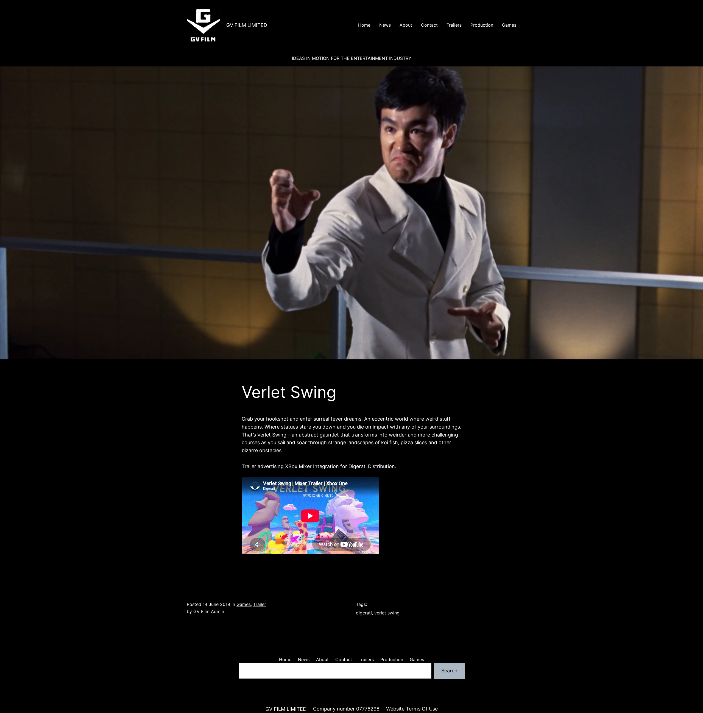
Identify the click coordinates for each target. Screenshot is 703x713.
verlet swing (387, 613)
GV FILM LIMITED (246, 25)
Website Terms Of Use (412, 709)
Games (243, 604)
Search (449, 670)
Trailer (259, 604)
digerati (364, 613)
